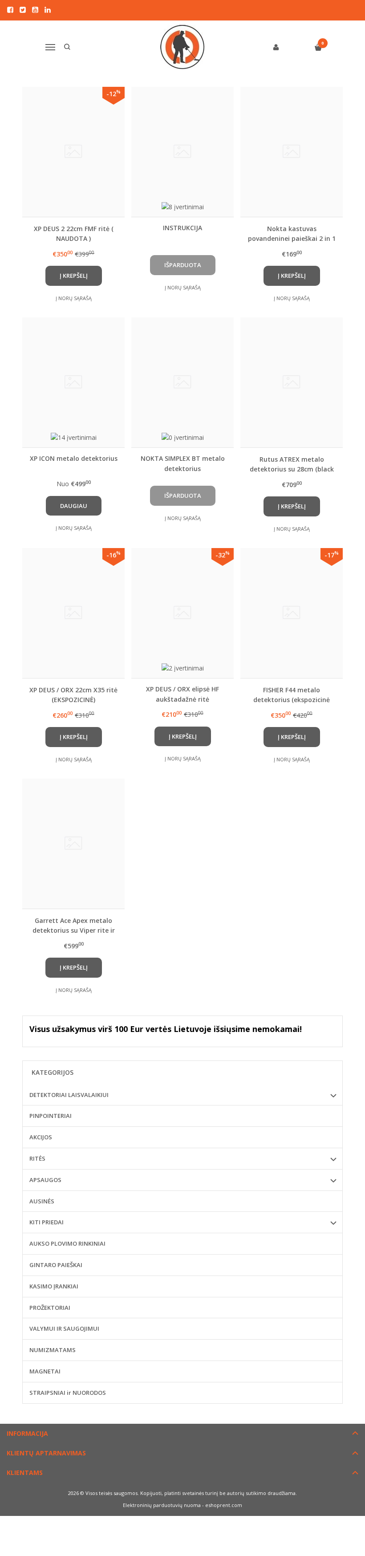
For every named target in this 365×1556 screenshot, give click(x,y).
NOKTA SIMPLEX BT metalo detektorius (183, 463)
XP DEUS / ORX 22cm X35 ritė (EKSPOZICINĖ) (73, 695)
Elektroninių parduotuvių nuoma (162, 1505)
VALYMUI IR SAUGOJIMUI (64, 1328)
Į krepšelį (74, 276)
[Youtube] (35, 10)
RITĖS (37, 1158)
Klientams (25, 1472)
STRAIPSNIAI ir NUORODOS (67, 1393)
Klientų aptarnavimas (46, 1453)
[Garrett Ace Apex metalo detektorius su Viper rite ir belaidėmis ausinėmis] (73, 844)
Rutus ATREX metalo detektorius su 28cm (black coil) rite (292, 464)
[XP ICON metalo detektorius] (73, 382)
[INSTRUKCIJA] (182, 152)
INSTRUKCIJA (182, 227)
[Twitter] (22, 10)
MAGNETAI (45, 1371)
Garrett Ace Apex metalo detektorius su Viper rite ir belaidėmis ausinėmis (73, 925)
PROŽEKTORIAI (49, 1308)
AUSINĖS (41, 1201)
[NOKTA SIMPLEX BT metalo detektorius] (182, 382)
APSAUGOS (45, 1180)
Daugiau (73, 506)
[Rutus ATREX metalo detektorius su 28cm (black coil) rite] (291, 382)
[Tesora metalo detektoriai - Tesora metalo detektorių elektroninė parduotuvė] (182, 47)
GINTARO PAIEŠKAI (55, 1265)
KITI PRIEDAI (46, 1222)
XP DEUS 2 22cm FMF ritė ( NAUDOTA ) (74, 233)
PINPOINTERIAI (50, 1116)
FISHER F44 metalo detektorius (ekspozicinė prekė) (291, 695)
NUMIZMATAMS (52, 1350)
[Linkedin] (47, 10)
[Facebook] (10, 10)
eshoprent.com (223, 1505)
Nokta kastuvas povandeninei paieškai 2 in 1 (292, 233)
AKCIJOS (40, 1137)
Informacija (27, 1433)
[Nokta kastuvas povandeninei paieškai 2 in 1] (291, 152)
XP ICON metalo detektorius (74, 458)
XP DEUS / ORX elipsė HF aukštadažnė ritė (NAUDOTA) (182, 694)
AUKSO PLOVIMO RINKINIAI (67, 1243)
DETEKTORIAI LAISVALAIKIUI (69, 1095)
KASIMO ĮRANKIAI (53, 1286)
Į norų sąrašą (74, 298)
